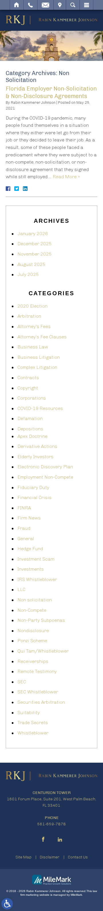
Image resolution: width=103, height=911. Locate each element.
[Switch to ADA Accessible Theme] (7, 904)
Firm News (29, 518)
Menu (86, 5)
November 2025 (34, 254)
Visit (60, 5)
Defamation (30, 418)
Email (45, 5)
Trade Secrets (32, 722)
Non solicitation (34, 600)
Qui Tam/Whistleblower (43, 651)
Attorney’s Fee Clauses (42, 337)
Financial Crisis (34, 497)
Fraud (23, 528)
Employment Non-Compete (45, 477)
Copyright (27, 388)
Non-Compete (31, 610)
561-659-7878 (51, 824)
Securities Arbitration (41, 702)
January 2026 (32, 233)
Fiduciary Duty (33, 487)
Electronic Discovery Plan (45, 466)
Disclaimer (50, 857)
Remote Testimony (37, 671)
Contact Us (78, 857)
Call (30, 5)
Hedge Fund (30, 548)
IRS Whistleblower (37, 579)
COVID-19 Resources (40, 408)
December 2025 (34, 243)
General (25, 538)
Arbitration (29, 316)
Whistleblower (32, 733)
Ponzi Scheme (32, 640)
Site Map (23, 857)
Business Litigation (38, 357)
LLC (21, 589)
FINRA (24, 508)
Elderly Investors (35, 456)
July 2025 (28, 274)
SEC (21, 681)
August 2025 (31, 264)
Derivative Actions (37, 446)
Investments (30, 569)
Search (73, 5)
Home (16, 5)
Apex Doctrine (32, 436)
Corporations (31, 398)
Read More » (66, 176)
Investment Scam (35, 559)
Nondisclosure (33, 630)
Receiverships (32, 661)
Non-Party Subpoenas (41, 620)
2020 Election (32, 306)
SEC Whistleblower (37, 692)
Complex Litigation (37, 367)
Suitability (28, 712)
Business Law (32, 347)
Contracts (28, 377)
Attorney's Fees (34, 326)
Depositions (30, 428)
